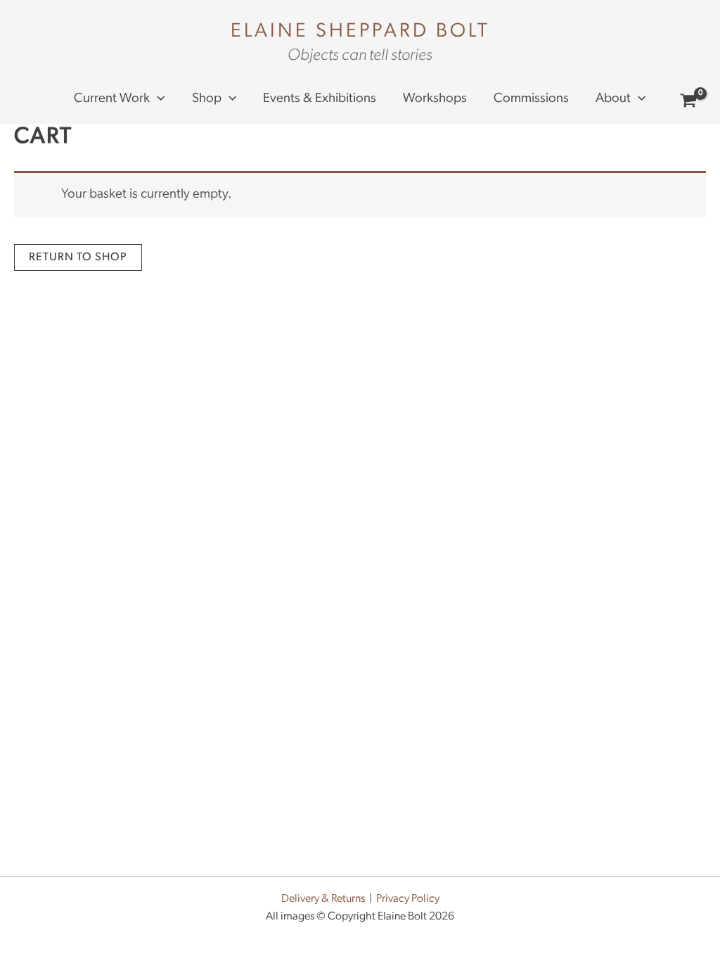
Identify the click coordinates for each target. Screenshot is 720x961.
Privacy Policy (407, 899)
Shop (206, 99)
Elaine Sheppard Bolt (360, 32)
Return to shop (78, 257)
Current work (112, 99)
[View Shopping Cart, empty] (689, 103)
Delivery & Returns (323, 899)
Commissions (531, 99)
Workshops (435, 99)
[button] (157, 99)
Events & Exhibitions (319, 99)
